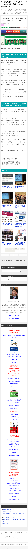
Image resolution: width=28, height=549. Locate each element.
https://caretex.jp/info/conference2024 (9, 159)
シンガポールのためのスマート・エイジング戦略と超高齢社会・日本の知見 (21, 260)
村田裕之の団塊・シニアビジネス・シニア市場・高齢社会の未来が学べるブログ (12, 4)
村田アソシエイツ (7, 511)
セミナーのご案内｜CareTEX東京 (9, 158)
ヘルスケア (22, 248)
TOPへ (21, 548)
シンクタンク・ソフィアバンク (9, 517)
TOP (14, 533)
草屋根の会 (5, 523)
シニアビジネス (16, 248)
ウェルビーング (8, 248)
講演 (2, 25)
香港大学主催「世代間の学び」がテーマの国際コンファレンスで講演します (8, 260)
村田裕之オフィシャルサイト (9, 509)
